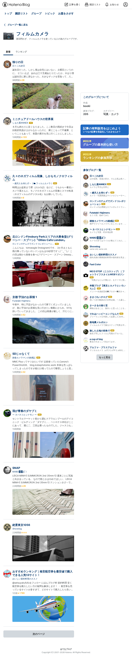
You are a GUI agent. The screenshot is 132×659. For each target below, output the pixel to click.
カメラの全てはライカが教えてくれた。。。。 (110, 240)
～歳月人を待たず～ (21, 183)
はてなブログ (66, 649)
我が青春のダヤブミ (24, 411)
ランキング (21, 51)
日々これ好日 (18, 65)
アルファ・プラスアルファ (103, 347)
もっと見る (104, 357)
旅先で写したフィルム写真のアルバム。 (107, 333)
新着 (8, 51)
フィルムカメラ (32, 34)
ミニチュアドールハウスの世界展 (32, 119)
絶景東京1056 (21, 525)
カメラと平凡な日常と (99, 187)
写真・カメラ (111, 114)
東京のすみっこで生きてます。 (103, 341)
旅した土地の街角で (100, 330)
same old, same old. (98, 249)
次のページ (39, 633)
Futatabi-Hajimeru (21, 300)
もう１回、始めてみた (99, 215)
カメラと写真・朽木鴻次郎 (101, 232)
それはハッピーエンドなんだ (104, 313)
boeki (86, 106)
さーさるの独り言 (99, 305)
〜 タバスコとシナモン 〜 (24, 414)
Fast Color (95, 264)
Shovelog (17, 528)
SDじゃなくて (21, 353)
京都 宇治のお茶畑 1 (24, 297)
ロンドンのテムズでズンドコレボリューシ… (33, 243)
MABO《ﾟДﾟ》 (20, 471)
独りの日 (17, 62)
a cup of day (96, 339)
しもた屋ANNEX (20, 122)
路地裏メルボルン (99, 322)
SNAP (16, 468)
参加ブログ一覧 (92, 170)
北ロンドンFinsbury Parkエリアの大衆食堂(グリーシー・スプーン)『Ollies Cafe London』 (42, 238)
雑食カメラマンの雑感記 (23, 357)
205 (85, 114)
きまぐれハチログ (99, 297)
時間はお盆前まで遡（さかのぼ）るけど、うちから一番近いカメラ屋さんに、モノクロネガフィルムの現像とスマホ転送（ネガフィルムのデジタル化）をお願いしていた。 (42, 190)
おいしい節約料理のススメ (25, 578)
